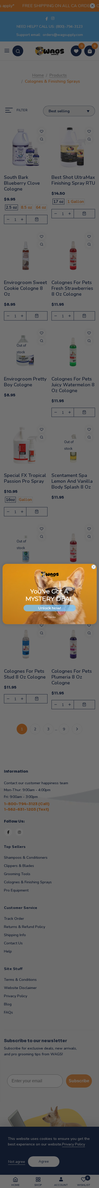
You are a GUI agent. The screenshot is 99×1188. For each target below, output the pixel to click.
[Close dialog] (93, 567)
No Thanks (49, 617)
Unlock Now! (49, 608)
